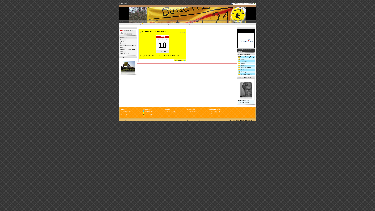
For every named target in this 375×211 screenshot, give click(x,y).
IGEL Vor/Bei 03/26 (128, 32)
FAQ (168, 24)
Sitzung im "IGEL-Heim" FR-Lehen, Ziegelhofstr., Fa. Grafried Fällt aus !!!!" (159, 56)
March (243, 63)
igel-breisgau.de (129, 120)
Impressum (190, 24)
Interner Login (249, 3)
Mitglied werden (123, 3)
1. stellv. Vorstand (244, 102)
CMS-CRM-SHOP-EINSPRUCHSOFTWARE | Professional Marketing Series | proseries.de (187, 120)
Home (121, 24)
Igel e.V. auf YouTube (216, 113)
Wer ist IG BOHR (171, 111)
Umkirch (243, 65)
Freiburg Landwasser (247, 70)
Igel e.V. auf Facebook (216, 111)
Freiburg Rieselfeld (246, 74)
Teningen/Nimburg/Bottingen (247, 57)
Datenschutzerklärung (246, 120)
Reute (243, 59)
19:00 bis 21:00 (128, 30)
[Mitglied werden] (143, 111)
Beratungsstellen (149, 114)
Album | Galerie (124, 57)
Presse (171, 24)
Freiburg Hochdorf (246, 67)
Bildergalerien (192, 111)
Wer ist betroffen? (148, 24)
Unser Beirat (126, 114)
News (126, 24)
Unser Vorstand (126, 113)
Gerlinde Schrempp (243, 100)
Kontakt (185, 24)
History (139, 24)
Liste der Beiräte (149, 113)
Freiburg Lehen (245, 72)
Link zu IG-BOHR (171, 113)
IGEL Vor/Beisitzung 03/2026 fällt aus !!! (128, 34)
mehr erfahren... (179, 60)
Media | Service (178, 24)
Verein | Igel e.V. (132, 24)
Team (158, 24)
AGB (254, 120)
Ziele (155, 24)
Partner (240, 28)
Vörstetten (244, 61)
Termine (163, 24)
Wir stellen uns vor (246, 77)
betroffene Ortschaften (244, 54)
